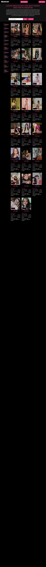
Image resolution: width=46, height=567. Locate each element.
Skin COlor (6, 48)
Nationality (7, 32)
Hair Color (6, 57)
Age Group (6, 71)
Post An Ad (42, 1)
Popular (31, 19)
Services (7, 28)
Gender (7, 24)
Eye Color (6, 61)
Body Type (6, 36)
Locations (24, 1)
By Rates (6, 66)
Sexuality (7, 52)
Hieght (6, 44)
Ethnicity (7, 40)
